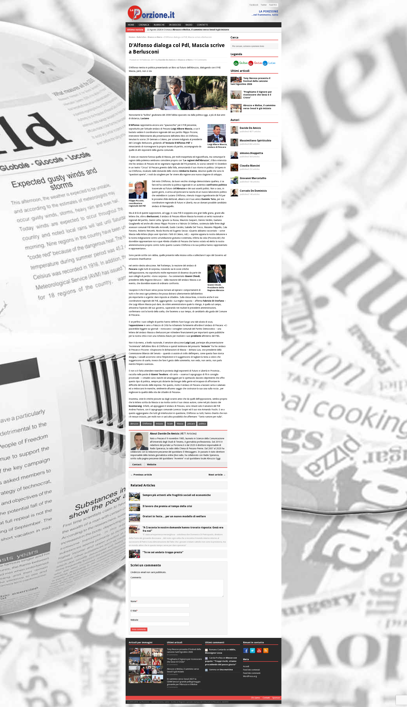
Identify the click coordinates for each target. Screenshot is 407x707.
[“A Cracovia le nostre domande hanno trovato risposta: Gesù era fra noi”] (134, 531)
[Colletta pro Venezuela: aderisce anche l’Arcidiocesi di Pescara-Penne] (134, 672)
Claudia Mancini (250, 165)
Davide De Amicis (167, 60)
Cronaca (144, 25)
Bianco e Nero (185, 60)
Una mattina (226, 669)
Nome (133, 601)
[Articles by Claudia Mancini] (234, 169)
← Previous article (141, 474)
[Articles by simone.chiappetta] (234, 157)
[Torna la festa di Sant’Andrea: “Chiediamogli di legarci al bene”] (134, 681)
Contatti (202, 25)
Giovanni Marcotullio (253, 178)
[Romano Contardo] (206, 649)
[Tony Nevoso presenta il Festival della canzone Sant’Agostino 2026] (236, 80)
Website (151, 464)
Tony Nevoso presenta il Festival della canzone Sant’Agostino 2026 (250, 81)
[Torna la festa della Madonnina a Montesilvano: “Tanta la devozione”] (157, 672)
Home (131, 25)
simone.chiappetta (251, 153)
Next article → (217, 474)
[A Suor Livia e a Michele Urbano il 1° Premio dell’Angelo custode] (157, 681)
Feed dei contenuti (251, 670)
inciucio (159, 423)
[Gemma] (206, 669)
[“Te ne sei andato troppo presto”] (134, 556)
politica (202, 423)
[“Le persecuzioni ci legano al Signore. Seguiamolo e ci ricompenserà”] (146, 663)
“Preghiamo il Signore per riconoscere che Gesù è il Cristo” (257, 95)
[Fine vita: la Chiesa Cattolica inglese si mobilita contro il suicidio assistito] (146, 672)
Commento (136, 577)
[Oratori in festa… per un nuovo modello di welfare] (134, 520)
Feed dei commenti (251, 673)
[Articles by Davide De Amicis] (234, 131)
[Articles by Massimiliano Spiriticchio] (234, 144)
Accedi (246, 666)
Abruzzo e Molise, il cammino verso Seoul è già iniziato (183, 670)
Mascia (180, 423)
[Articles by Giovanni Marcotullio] (234, 182)
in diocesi (175, 25)
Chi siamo (255, 698)
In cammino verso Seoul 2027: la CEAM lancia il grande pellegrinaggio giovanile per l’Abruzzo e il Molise (183, 682)
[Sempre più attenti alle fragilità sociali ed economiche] (134, 499)
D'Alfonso (147, 423)
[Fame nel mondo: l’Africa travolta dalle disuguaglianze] (146, 681)
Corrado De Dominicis (253, 190)
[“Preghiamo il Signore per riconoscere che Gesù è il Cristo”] (236, 97)
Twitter (264, 5)
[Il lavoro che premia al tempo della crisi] (134, 509)
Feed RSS (273, 5)
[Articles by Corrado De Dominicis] (234, 194)
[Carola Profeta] (206, 658)
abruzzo (134, 423)
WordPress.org (250, 676)
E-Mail (134, 610)
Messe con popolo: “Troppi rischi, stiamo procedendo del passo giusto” (221, 661)
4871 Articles (188, 433)
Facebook (254, 5)
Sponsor (276, 698)
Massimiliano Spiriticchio (255, 140)
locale (170, 423)
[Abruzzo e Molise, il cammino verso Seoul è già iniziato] (236, 110)
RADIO (189, 25)
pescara (191, 423)
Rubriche (159, 25)
